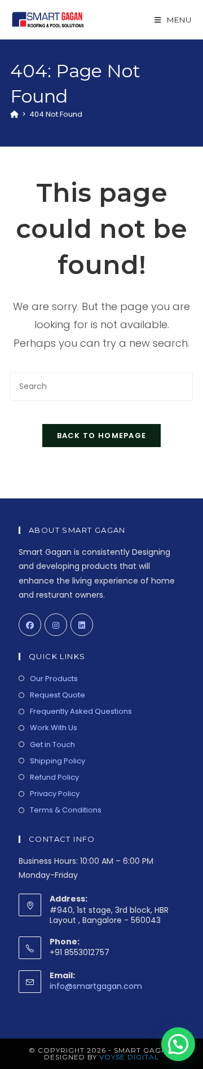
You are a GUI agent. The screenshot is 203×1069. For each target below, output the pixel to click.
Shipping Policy (57, 761)
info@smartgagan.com (96, 986)
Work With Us (53, 727)
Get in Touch (52, 744)
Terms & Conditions (66, 810)
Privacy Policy (55, 793)
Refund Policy (54, 777)
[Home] (14, 114)
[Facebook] (30, 624)
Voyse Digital (129, 1057)
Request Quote (57, 695)
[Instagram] (56, 624)
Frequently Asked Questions (81, 711)
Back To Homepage (102, 435)
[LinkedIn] (81, 624)
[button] (178, 1044)
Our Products (54, 678)
